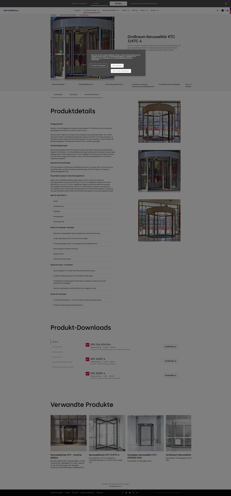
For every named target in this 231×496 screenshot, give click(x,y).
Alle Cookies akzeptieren (121, 71)
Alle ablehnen (117, 65)
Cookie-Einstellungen (98, 65)
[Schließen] (143, 52)
